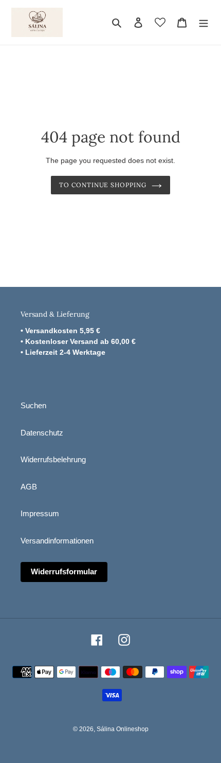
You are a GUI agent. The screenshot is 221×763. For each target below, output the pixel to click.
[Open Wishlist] (160, 22)
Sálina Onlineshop (123, 729)
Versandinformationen (57, 540)
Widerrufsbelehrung (53, 459)
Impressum (40, 513)
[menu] (203, 22)
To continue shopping (102, 185)
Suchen (33, 405)
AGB (29, 486)
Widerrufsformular (64, 571)
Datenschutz (42, 432)
